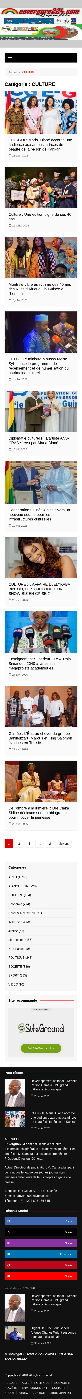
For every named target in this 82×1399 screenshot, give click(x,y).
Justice (13, 931)
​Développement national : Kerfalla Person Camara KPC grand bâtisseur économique (54, 1085)
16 (49, 843)
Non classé (16, 948)
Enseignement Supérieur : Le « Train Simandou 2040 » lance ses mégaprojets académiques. (40, 663)
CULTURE (15, 895)
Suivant (63, 843)
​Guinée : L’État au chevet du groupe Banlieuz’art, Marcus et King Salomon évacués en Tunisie (40, 738)
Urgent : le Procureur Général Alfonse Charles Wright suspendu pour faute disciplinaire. (53, 1332)
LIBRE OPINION (60, 1392)
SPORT (13, 975)
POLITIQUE (16, 957)
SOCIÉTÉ (15, 966)
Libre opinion (17, 939)
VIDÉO (13, 984)
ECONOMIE (62, 1382)
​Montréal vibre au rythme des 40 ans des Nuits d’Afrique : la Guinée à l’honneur (40, 289)
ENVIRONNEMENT (22, 913)
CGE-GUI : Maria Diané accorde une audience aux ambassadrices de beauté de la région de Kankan (40, 144)
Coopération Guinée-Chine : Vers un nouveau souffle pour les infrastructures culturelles (39, 514)
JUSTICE (39, 1392)
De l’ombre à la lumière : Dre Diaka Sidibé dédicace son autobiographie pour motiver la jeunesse (39, 812)
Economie (15, 904)
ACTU (12, 877)
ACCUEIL (11, 1382)
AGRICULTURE (19, 886)
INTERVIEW (17, 922)
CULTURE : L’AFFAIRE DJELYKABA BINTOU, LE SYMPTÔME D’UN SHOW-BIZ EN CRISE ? (39, 589)
